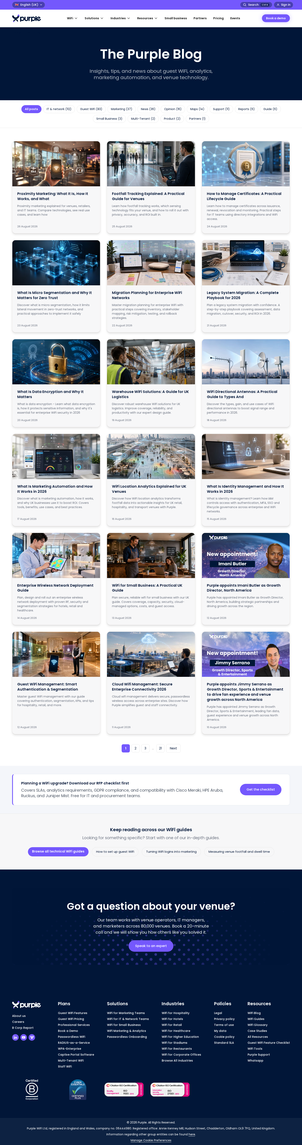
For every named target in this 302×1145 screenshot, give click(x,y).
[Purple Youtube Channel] (23, 1037)
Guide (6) (270, 109)
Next (173, 748)
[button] (72, 18)
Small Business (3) (109, 119)
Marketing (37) (121, 109)
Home (16, 33)
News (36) (148, 109)
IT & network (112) (59, 109)
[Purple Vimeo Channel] (32, 1037)
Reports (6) (246, 109)
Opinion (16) (173, 109)
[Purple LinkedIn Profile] (15, 1037)
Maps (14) (197, 109)
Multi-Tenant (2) (143, 119)
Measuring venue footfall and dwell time (239, 851)
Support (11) (221, 109)
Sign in (285, 5)
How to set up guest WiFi (115, 851)
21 (160, 748)
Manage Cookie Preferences (151, 1140)
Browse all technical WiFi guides (58, 851)
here (192, 1134)
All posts (31, 109)
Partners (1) (197, 119)
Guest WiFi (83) (91, 109)
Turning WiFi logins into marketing (171, 851)
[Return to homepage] (28, 18)
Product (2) (172, 119)
